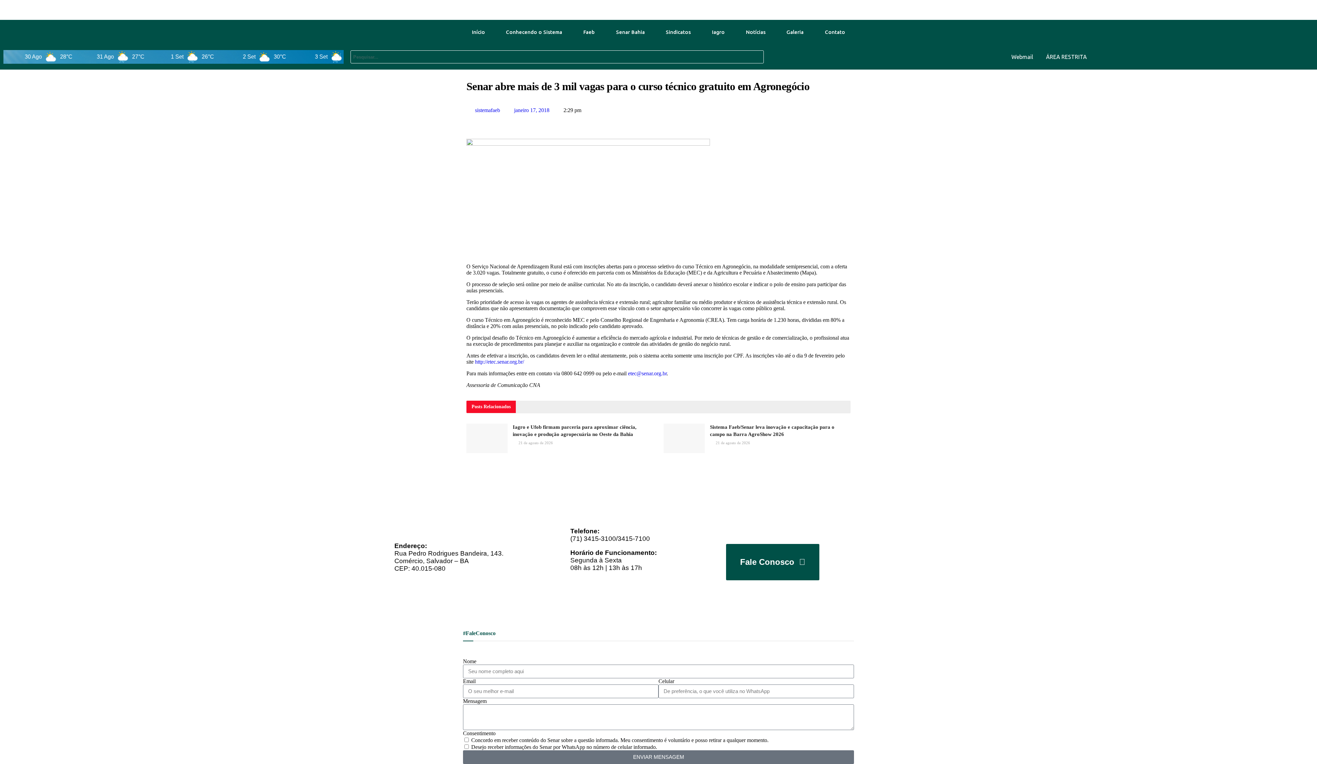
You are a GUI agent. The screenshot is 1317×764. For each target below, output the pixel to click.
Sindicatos (678, 32)
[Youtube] (1264, 56)
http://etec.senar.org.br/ (499, 362)
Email (469, 681)
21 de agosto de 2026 (535, 443)
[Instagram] (1304, 56)
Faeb (589, 32)
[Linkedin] (1284, 56)
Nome (469, 661)
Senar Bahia (630, 32)
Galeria (795, 32)
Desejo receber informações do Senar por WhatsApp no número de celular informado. (564, 747)
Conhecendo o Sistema (534, 32)
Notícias (756, 32)
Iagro (718, 32)
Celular (666, 681)
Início (478, 32)
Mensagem (475, 701)
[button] (468, 123)
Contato (835, 32)
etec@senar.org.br (647, 373)
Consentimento (479, 733)
